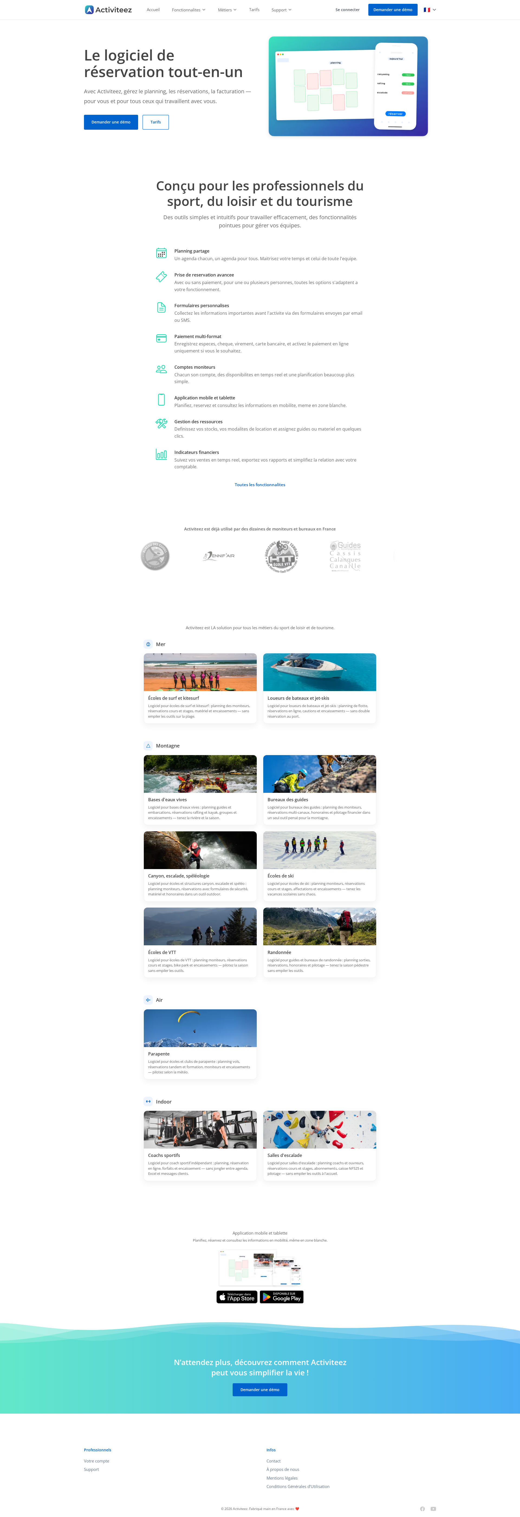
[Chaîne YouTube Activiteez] (433, 1509)
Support (91, 1469)
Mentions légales (282, 1478)
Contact (273, 1461)
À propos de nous (282, 1469)
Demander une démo (392, 9)
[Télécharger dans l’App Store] (237, 1296)
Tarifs (254, 9)
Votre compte (96, 1461)
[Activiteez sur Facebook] (422, 1509)
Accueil (153, 9)
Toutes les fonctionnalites (260, 484)
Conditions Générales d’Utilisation (298, 1486)
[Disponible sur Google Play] (282, 1296)
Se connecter (348, 9)
